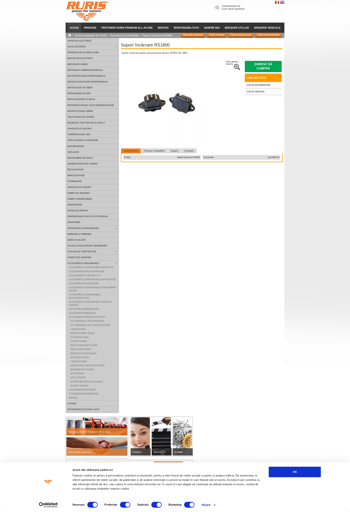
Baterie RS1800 (79, 337)
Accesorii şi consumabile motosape (91, 267)
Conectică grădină (79, 257)
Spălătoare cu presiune (82, 140)
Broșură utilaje (237, 27)
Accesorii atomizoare (82, 313)
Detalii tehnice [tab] (131, 151)
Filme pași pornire (240, 34)
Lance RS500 (77, 329)
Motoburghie (75, 146)
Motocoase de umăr (80, 87)
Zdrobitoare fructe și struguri (87, 216)
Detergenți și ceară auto (83, 409)
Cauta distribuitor (258, 85)
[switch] (125, 505)
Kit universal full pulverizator (90, 325)
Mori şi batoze (76, 175)
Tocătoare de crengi (80, 117)
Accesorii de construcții (84, 275)
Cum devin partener (233, 8)
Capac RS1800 (78, 341)
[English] (282, 2)
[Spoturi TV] (161, 437)
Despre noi (212, 27)
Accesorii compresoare (84, 309)
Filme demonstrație (268, 34)
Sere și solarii (76, 240)
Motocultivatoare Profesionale (87, 82)
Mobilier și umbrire (79, 234)
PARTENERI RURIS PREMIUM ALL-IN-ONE (127, 27)
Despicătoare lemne (80, 111)
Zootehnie (73, 222)
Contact (137, 451)
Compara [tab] (189, 151)
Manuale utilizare (193, 34)
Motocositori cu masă (81, 99)
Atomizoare (74, 181)
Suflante (73, 152)
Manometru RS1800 (82, 369)
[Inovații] (182, 437)
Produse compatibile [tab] (154, 151)
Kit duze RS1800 (79, 357)
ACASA (74, 27)
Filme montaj (216, 34)
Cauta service (256, 91)
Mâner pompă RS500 (82, 333)
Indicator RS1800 (80, 349)
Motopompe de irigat (80, 158)
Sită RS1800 (77, 373)
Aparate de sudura (79, 128)
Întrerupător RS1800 (83, 353)
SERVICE (163, 27)
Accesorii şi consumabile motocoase (92, 279)
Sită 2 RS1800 (78, 377)
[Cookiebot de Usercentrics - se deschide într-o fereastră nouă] (48, 505)
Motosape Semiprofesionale (85, 70)
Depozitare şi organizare (83, 228)
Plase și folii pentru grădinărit (87, 246)
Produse (90, 27)
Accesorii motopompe (82, 389)
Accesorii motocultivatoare (87, 271)
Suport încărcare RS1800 (86, 381)
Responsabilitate (186, 27)
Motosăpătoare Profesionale (86, 76)
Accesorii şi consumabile (83, 263)
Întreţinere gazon (78, 93)
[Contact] (140, 437)
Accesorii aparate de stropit (87, 317)
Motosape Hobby (77, 64)
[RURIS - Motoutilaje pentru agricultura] (87, 11)
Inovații (178, 451)
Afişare (206, 504)
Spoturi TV (159, 451)
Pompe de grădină (78, 193)
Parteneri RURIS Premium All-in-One (89, 431)
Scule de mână (76, 46)
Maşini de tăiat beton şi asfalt (86, 123)
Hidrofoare (74, 205)
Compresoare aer (78, 134)
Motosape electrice (80, 58)
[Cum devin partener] (96, 446)
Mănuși (73, 397)
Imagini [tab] (174, 151)
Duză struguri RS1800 (83, 345)
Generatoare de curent (82, 164)
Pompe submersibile (79, 199)
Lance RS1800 (78, 361)
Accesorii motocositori (83, 283)
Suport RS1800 (79, 385)
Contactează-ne (231, 5)
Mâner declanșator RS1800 (87, 365)
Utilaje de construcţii (81, 251)
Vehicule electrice (79, 41)
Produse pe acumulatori (83, 52)
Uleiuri (71, 403)
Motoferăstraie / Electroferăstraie (90, 105)
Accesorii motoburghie (83, 393)
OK (295, 471)
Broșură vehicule (267, 27)
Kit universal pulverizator (87, 321)
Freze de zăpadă (77, 210)
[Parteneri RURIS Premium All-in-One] (96, 426)
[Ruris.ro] (69, 35)
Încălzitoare (75, 169)
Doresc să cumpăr (263, 66)
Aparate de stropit (79, 187)
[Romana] (277, 2)
